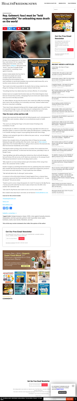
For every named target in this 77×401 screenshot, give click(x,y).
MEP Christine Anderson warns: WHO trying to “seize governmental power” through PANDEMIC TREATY (63, 92)
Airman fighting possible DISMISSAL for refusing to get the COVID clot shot (61, 104)
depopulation (6, 218)
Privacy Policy (38, 395)
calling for (13, 65)
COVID (28, 216)
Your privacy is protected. (10, 242)
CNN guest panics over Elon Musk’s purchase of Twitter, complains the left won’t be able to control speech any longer (63, 130)
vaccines (30, 220)
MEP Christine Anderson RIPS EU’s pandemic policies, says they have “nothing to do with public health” (62, 143)
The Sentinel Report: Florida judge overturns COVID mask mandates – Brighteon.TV (62, 137)
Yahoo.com (6, 201)
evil (12, 218)
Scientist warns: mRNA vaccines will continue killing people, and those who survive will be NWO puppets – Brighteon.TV (63, 123)
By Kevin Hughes (60, 70)
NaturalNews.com (7, 204)
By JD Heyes (59, 133)
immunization (62, 3)
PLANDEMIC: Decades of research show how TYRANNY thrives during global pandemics (62, 150)
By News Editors (60, 87)
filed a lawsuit (43, 142)
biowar (24, 216)
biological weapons (16, 216)
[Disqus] (26, 319)
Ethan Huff (14, 25)
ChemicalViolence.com (42, 192)
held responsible (32, 218)
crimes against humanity (38, 216)
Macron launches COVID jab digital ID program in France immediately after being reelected (63, 168)
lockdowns (5, 220)
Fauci (14, 218)
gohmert (24, 218)
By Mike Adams (60, 180)
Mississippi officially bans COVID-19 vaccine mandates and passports (62, 191)
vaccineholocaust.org (50, 3)
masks (11, 220)
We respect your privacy (30, 391)
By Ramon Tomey (60, 94)
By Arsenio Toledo (60, 126)
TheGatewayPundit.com (9, 198)
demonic (47, 216)
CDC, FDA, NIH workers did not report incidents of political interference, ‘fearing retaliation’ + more (63, 162)
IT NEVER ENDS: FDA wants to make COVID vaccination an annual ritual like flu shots (62, 73)
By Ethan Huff (59, 75)
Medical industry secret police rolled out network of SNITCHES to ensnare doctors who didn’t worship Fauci (63, 185)
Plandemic (24, 220)
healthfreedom (72, 3)
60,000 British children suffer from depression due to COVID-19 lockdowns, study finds (63, 79)
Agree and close (62, 392)
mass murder (17, 220)
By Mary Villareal (60, 139)
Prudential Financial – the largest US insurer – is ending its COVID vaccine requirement (63, 85)
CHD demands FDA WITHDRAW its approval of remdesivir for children (63, 116)
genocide (19, 218)
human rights (41, 218)
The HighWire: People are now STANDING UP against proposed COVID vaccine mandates (62, 155)
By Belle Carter (60, 81)
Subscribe (70, 399)
